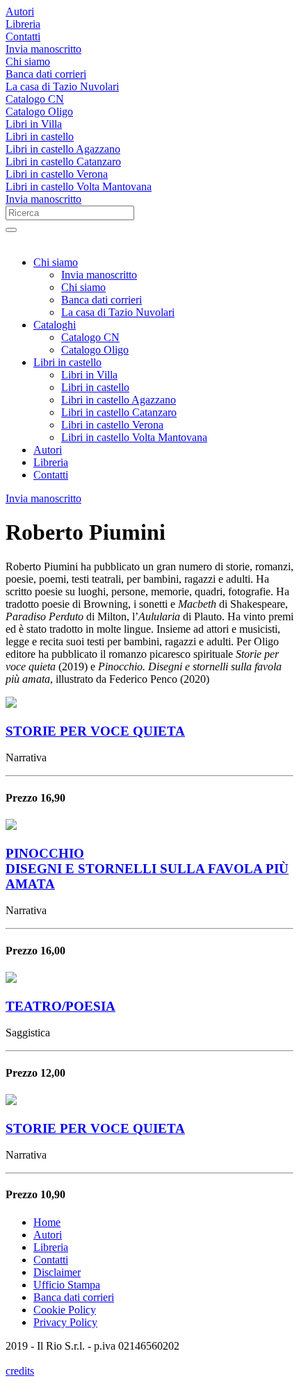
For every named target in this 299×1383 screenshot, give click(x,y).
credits (20, 1371)
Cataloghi (54, 325)
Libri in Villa (34, 124)
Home (46, 1222)
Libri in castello (40, 136)
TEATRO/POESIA (60, 1006)
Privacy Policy (65, 1322)
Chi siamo (28, 61)
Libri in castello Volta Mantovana (79, 186)
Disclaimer (57, 1272)
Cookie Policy (64, 1310)
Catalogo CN (35, 99)
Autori (20, 11)
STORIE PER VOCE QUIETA (95, 731)
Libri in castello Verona (57, 174)
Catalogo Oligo (39, 111)
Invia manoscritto (43, 49)
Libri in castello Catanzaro (63, 161)
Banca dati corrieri (46, 74)
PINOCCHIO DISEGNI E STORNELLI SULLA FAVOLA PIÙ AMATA (147, 868)
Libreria (23, 24)
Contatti (23, 36)
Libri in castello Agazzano (63, 149)
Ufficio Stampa (66, 1285)
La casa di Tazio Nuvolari (62, 86)
